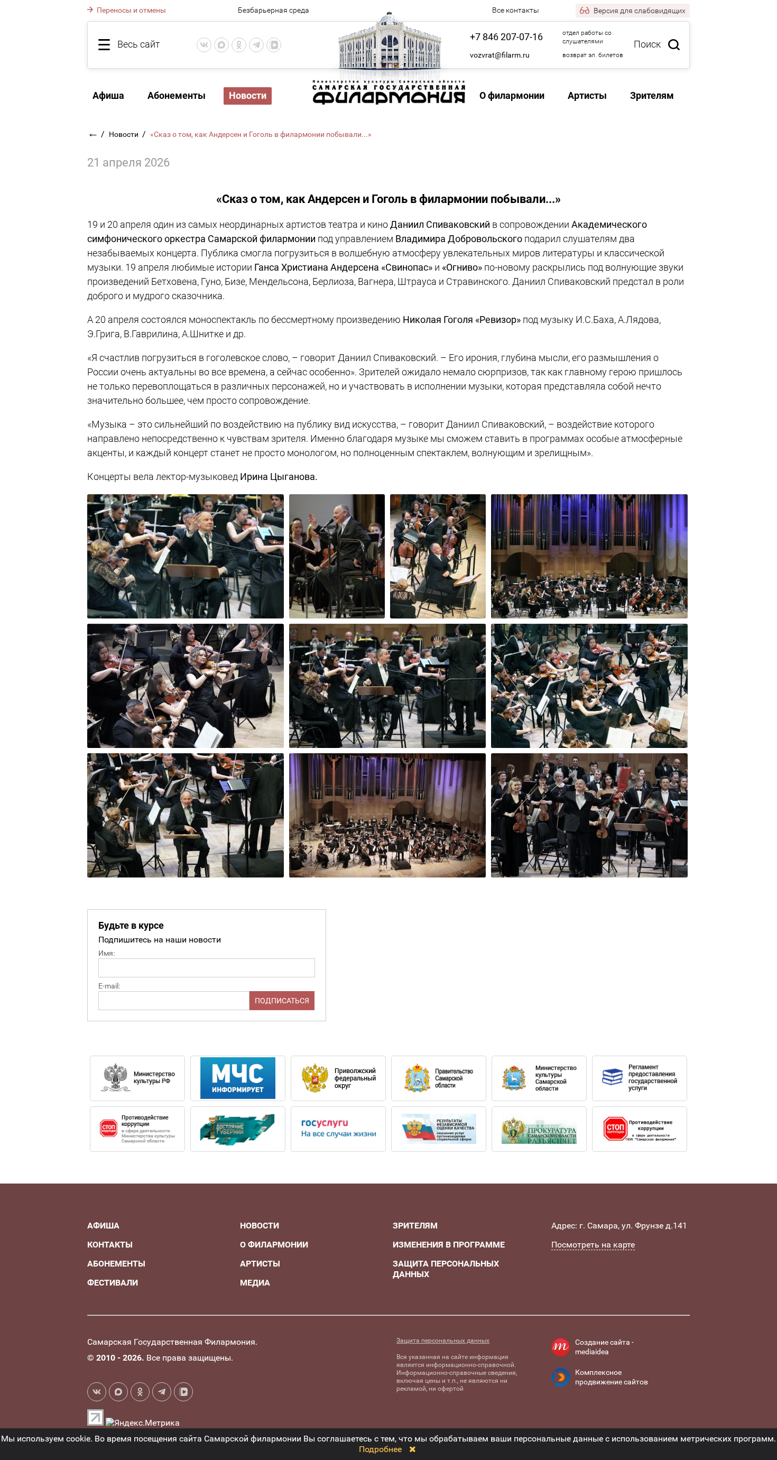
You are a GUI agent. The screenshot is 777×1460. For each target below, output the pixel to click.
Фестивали (112, 1283)
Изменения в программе (449, 1245)
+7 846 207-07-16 (506, 36)
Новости (124, 134)
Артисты (587, 95)
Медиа (255, 1283)
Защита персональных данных (442, 1340)
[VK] (204, 45)
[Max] (221, 45)
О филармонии (511, 95)
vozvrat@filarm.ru (500, 55)
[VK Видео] (273, 45)
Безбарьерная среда (273, 10)
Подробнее (380, 1449)
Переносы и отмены (130, 10)
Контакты (110, 1245)
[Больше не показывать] (412, 1449)
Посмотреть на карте (593, 1245)
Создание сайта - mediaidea (604, 1347)
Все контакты (515, 10)
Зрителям (652, 95)
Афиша (108, 95)
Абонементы (176, 95)
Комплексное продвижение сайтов (611, 1377)
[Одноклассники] (239, 45)
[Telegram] (256, 45)
